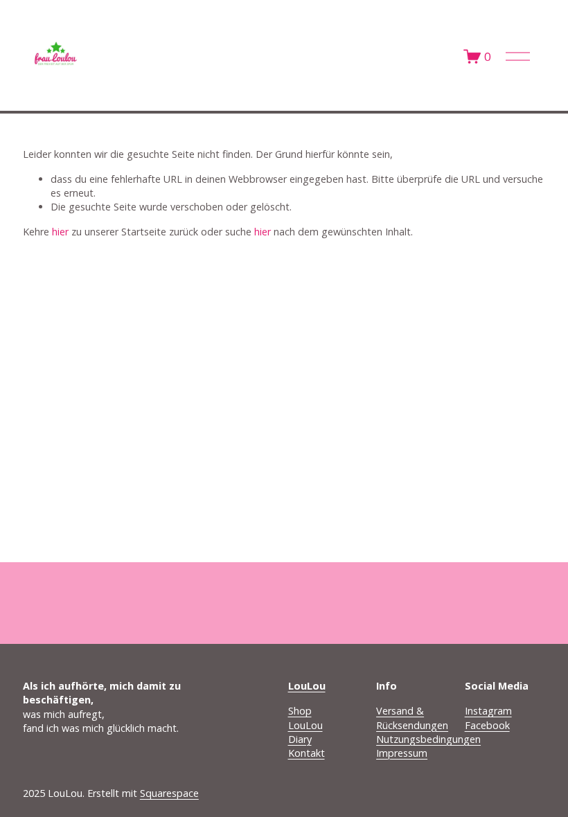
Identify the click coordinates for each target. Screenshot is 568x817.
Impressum (401, 753)
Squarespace (169, 793)
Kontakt (306, 753)
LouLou (305, 725)
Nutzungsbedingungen (428, 739)
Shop (300, 710)
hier (60, 231)
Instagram (488, 710)
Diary (300, 739)
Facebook (487, 725)
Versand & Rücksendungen (412, 717)
